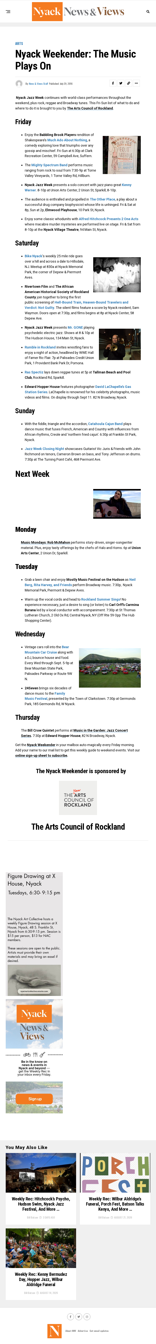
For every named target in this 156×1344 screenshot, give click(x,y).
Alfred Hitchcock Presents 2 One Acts (108, 219)
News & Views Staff (38, 83)
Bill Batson (32, 1217)
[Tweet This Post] (120, 83)
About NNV (70, 1330)
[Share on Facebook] (113, 83)
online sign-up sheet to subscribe (41, 755)
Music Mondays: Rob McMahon (45, 542)
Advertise (83, 1330)
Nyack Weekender (41, 745)
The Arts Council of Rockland (90, 108)
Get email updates (99, 1330)
